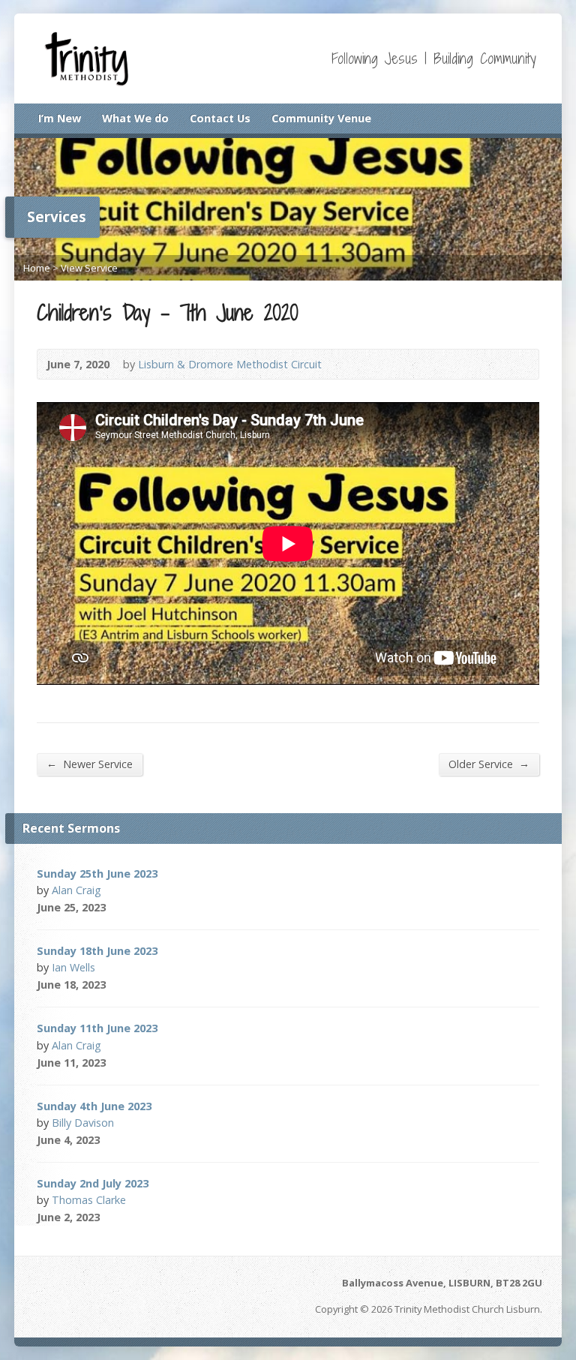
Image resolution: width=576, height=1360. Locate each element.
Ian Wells (73, 967)
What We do (135, 118)
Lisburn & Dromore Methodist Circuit (230, 364)
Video (126, 907)
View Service (89, 268)
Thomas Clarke (89, 1200)
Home (36, 268)
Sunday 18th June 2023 (97, 951)
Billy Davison (83, 1122)
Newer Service (89, 763)
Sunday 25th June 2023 (97, 873)
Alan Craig (76, 890)
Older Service (489, 763)
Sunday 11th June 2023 (97, 1028)
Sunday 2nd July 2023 (92, 1183)
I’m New (59, 118)
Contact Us (220, 118)
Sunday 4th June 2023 (94, 1106)
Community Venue (321, 118)
